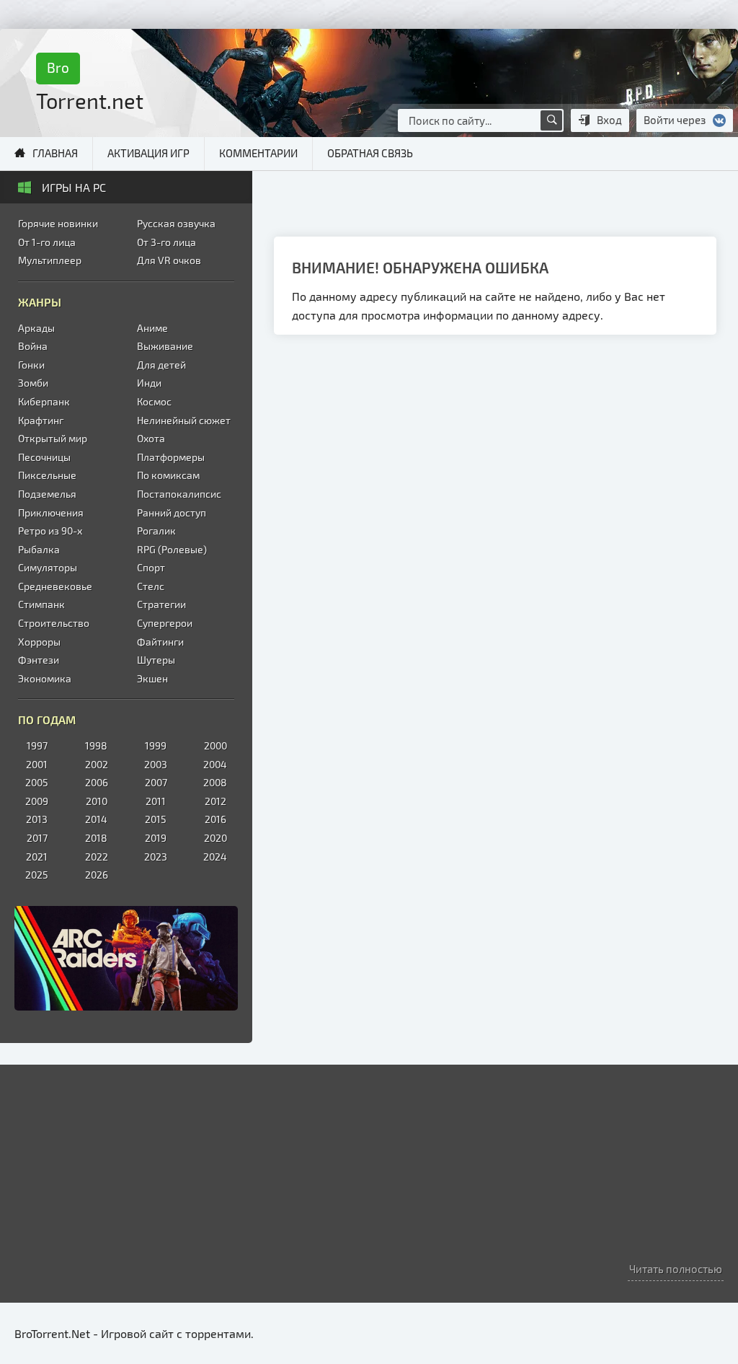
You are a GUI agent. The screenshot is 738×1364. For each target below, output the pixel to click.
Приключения (51, 512)
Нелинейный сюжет (184, 420)
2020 (215, 838)
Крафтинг (40, 420)
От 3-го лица (166, 242)
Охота (151, 438)
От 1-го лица (47, 242)
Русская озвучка (176, 223)
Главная (55, 152)
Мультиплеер (49, 260)
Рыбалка (39, 549)
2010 (96, 801)
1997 (37, 745)
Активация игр (148, 152)
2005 (36, 782)
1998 (96, 745)
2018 (96, 838)
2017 (37, 838)
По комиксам (168, 475)
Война (33, 346)
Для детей (161, 364)
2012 (215, 801)
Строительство (53, 623)
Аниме (152, 328)
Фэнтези (38, 660)
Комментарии (258, 152)
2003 (155, 764)
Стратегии (161, 604)
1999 (155, 745)
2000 (215, 745)
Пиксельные (47, 475)
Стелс (150, 586)
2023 (155, 856)
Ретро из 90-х (50, 530)
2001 (37, 764)
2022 (96, 856)
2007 (156, 782)
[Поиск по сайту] (551, 120)
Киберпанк (44, 401)
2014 (96, 819)
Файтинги (160, 641)
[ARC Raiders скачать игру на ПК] (126, 958)
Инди (149, 383)
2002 (96, 764)
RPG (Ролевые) (172, 549)
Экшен (152, 678)
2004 (215, 764)
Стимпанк (41, 604)
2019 (155, 838)
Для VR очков (169, 260)
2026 (96, 874)
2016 (215, 819)
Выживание (165, 346)
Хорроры (39, 641)
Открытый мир (52, 438)
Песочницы (44, 457)
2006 (96, 782)
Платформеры (171, 457)
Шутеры (156, 660)
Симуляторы (47, 567)
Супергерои (164, 623)
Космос (154, 401)
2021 (37, 856)
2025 (36, 874)
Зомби (33, 383)
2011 (156, 801)
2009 (36, 801)
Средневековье (55, 586)
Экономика (44, 678)
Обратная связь (370, 152)
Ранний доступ (171, 512)
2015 (155, 819)
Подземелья (47, 494)
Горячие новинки (58, 223)
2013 (37, 819)
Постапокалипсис (179, 494)
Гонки (31, 364)
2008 (215, 782)
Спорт (151, 567)
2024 (215, 856)
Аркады (36, 328)
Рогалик (156, 530)
